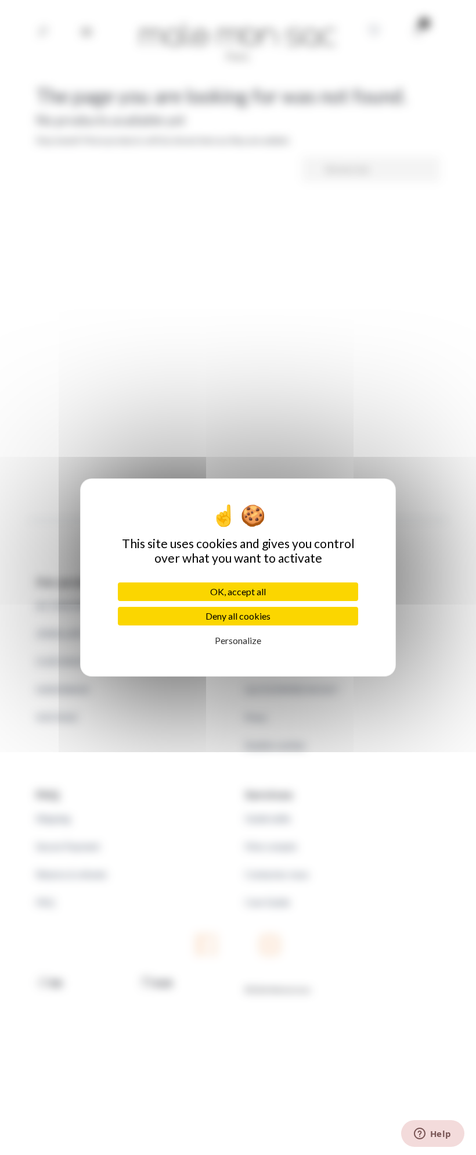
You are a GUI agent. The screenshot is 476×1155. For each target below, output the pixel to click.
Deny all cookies (238, 615)
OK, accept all (238, 591)
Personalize (238, 640)
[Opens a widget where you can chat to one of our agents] (432, 1134)
